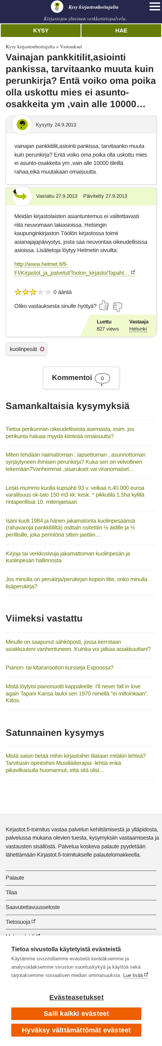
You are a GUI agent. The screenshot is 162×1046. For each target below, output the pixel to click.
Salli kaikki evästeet (76, 1013)
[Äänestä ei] (117, 307)
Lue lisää (133, 975)
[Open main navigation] (155, 6)
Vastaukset (71, 46)
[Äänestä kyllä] (104, 305)
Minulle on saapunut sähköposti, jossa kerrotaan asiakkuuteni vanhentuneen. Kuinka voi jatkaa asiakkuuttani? (78, 645)
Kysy (41, 30)
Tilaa (11, 892)
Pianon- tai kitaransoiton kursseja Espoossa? (59, 667)
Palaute (15, 877)
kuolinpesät (23, 349)
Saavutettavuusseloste (33, 907)
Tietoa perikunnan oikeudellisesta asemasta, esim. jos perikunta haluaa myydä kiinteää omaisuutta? (70, 432)
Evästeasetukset (76, 997)
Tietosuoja (18, 921)
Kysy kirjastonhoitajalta (30, 46)
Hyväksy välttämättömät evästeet (76, 1030)
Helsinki (138, 329)
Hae (121, 30)
